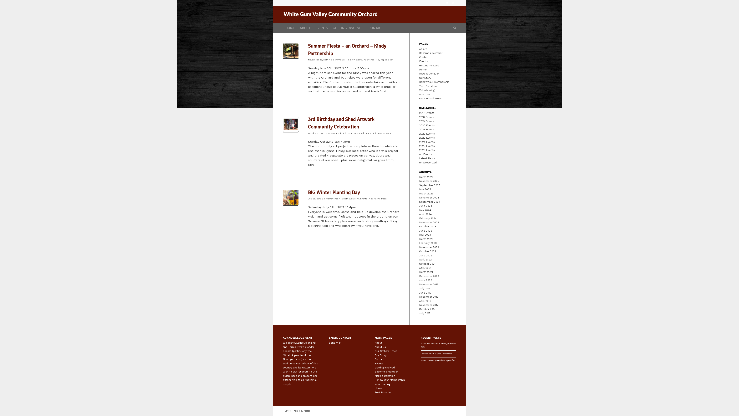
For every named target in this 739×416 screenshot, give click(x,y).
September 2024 (429, 201)
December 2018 (428, 296)
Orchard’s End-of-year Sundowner (436, 353)
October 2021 (427, 263)
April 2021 (425, 267)
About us (424, 94)
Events (423, 61)
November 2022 (429, 247)
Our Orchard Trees (430, 98)
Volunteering (427, 90)
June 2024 (425, 205)
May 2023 (425, 234)
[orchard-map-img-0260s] (290, 124)
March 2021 (426, 271)
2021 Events (426, 129)
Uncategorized (428, 162)
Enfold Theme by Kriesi (297, 411)
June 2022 (425, 255)
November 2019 (428, 284)
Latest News (427, 158)
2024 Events (427, 142)
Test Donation (428, 86)
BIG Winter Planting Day (334, 192)
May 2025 (425, 189)
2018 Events (426, 117)
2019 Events (426, 121)
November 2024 (429, 197)
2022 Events (427, 133)
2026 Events (427, 150)
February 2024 (428, 218)
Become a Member (430, 53)
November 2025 (429, 181)
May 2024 (425, 210)
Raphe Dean (387, 60)
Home (423, 69)
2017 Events (356, 60)
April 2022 (425, 259)
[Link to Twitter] (447, 3)
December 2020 (429, 276)
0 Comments (338, 60)
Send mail (335, 342)
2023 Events (427, 137)
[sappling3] (290, 198)
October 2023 (427, 226)
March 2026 (426, 177)
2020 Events (427, 125)
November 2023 (429, 222)
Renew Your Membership (434, 81)
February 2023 (428, 243)
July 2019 (425, 288)
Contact (424, 57)
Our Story (425, 77)
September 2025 (429, 185)
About (423, 49)
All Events (369, 60)
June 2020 (425, 280)
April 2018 (425, 301)
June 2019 (425, 292)
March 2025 (426, 193)
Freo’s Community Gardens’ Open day (438, 360)
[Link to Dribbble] (453, 3)
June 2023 (425, 230)
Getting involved (429, 65)
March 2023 (426, 239)
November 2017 (428, 305)
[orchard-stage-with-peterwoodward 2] (290, 51)
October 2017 (427, 309)
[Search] (453, 28)
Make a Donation (429, 73)
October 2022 (427, 251)
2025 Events (427, 146)
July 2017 (425, 313)
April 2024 (425, 214)
